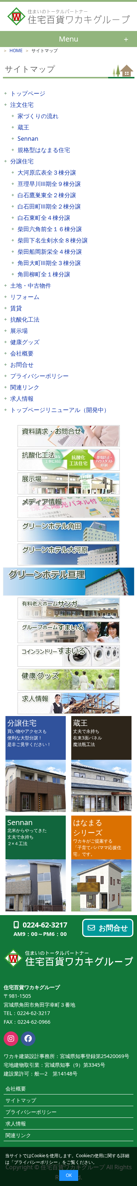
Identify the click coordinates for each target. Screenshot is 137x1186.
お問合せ (22, 365)
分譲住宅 (22, 161)
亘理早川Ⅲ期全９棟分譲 (49, 184)
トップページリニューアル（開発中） (60, 410)
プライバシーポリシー (36, 1162)
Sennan (28, 139)
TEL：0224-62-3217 (27, 1013)
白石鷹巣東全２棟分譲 (47, 195)
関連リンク (24, 387)
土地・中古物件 (30, 285)
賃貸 (16, 308)
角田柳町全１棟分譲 (44, 274)
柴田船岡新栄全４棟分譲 (50, 252)
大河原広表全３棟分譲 (47, 172)
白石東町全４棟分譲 (44, 218)
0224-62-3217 (45, 925)
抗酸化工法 (24, 319)
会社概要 (22, 353)
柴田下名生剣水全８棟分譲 (53, 240)
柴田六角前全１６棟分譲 (50, 229)
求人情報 (22, 398)
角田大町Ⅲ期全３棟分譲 (49, 263)
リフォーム (24, 297)
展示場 (19, 331)
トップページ (27, 93)
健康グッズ (24, 342)
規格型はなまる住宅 (44, 150)
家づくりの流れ (38, 116)
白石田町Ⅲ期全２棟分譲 (49, 206)
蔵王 (23, 127)
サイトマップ (20, 1100)
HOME (16, 50)
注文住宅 (22, 105)
